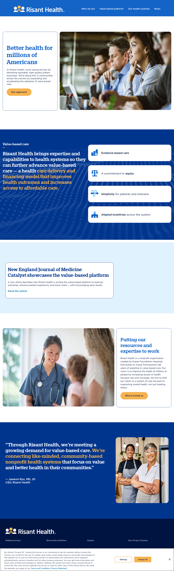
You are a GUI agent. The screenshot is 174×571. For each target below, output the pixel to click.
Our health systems (139, 8)
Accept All (142, 559)
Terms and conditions (56, 540)
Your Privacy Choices (138, 540)
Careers (90, 540)
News (157, 8)
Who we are (88, 8)
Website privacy (13, 540)
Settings (123, 559)
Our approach (19, 92)
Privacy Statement (59, 568)
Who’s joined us (134, 395)
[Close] (170, 559)
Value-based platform (112, 8)
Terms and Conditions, (40, 568)
